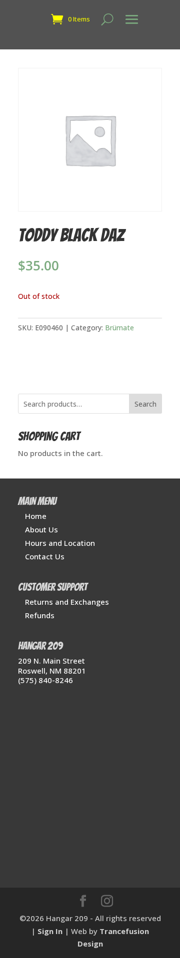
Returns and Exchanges (67, 602)
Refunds (39, 615)
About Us (41, 529)
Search (145, 404)
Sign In (50, 931)
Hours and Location (60, 543)
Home (35, 516)
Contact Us (44, 556)
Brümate (119, 327)
